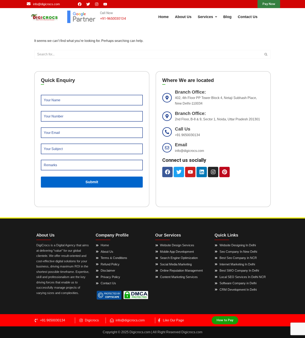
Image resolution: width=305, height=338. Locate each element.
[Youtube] (105, 4)
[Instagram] (96, 4)
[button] (268, 4)
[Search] (266, 54)
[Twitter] (88, 4)
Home (163, 17)
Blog (227, 17)
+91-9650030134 (113, 19)
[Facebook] (79, 4)
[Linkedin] (201, 172)
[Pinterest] (224, 172)
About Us (183, 17)
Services (205, 17)
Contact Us (247, 17)
